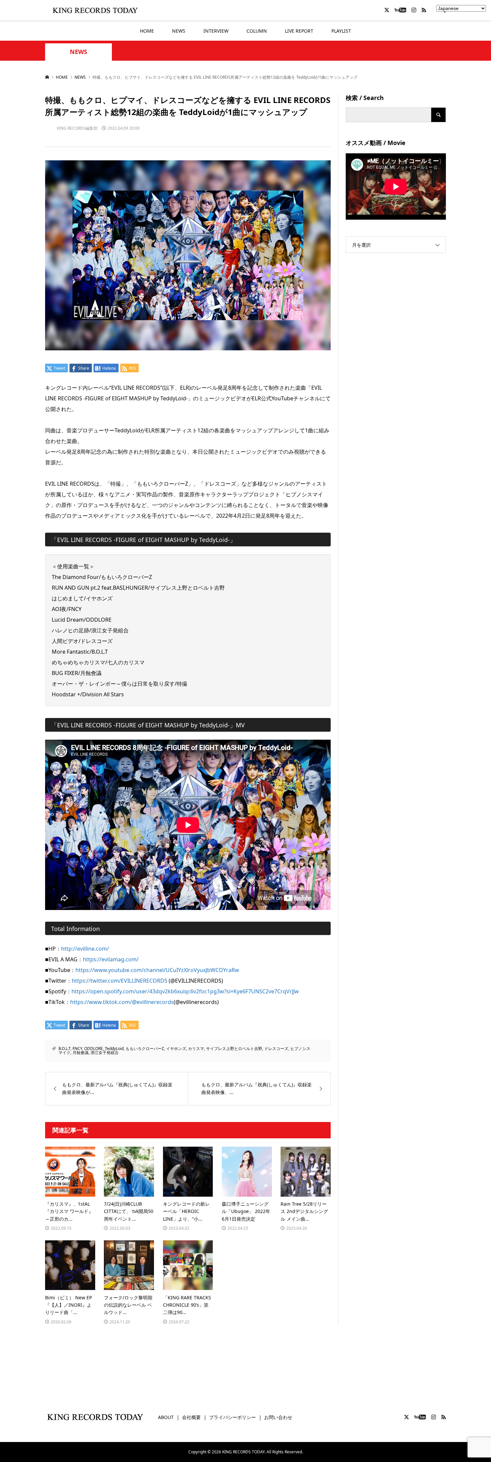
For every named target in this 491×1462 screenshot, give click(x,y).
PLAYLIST (341, 31)
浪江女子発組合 (105, 1052)
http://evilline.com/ (85, 948)
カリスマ (196, 1048)
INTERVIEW (215, 31)
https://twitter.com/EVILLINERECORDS (119, 980)
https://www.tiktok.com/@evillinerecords (122, 1002)
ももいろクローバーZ (145, 1048)
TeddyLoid (114, 1048)
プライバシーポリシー (232, 1417)
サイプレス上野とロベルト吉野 (234, 1048)
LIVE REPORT (299, 31)
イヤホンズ (176, 1048)
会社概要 (191, 1417)
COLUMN (257, 31)
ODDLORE (93, 1048)
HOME (147, 31)
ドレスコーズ (276, 1048)
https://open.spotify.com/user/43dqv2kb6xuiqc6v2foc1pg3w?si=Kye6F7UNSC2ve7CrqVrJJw (185, 991)
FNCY (77, 1048)
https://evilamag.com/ (111, 959)
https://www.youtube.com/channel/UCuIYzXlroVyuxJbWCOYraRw (157, 970)
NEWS (178, 31)
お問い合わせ (278, 1417)
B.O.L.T (64, 1048)
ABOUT (166, 1417)
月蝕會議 (80, 1052)
